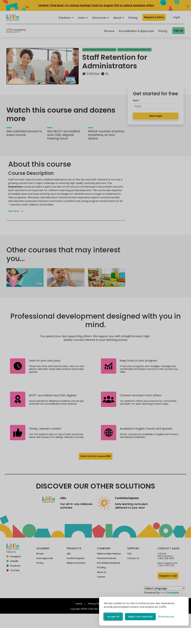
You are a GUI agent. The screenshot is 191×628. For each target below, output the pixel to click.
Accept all (113, 616)
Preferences (166, 616)
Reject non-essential (140, 616)
